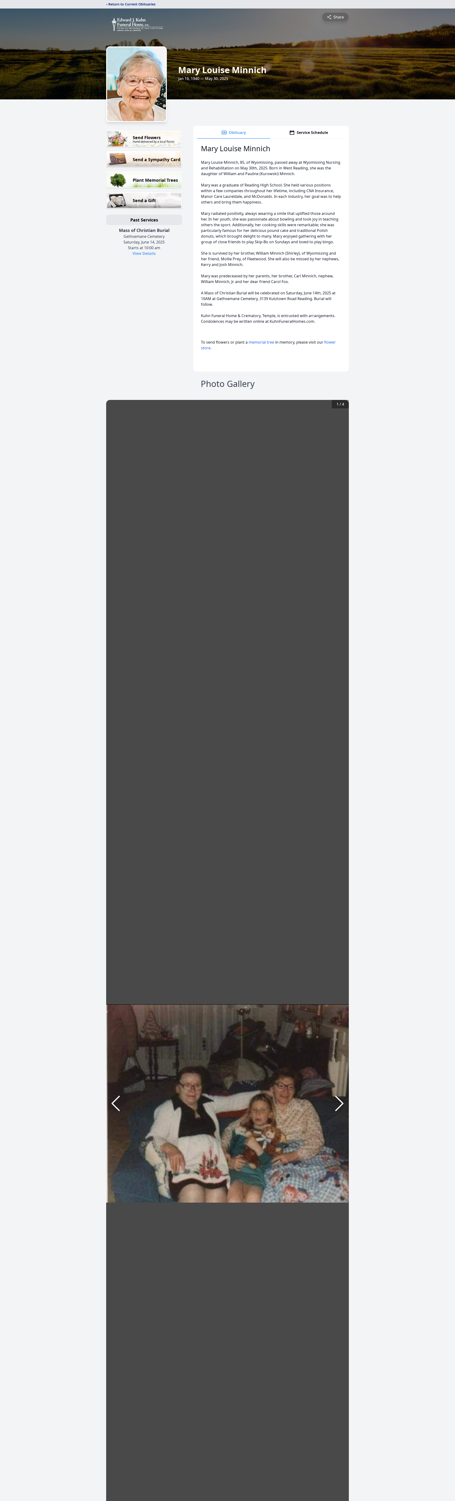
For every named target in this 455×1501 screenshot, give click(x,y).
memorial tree (261, 342)
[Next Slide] (339, 1103)
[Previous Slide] (115, 1103)
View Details (144, 253)
